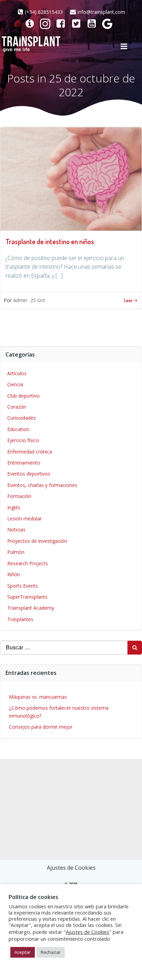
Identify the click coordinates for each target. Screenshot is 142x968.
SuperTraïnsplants (27, 596)
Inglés (13, 507)
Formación (19, 496)
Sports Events (22, 585)
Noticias (16, 529)
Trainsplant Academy (30, 608)
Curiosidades (21, 418)
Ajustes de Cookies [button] (71, 867)
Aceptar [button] (22, 952)
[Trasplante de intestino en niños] (71, 178)
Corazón (16, 406)
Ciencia (15, 384)
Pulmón (15, 552)
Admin (20, 300)
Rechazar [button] (51, 952)
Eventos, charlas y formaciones (42, 485)
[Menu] (124, 46)
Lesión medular (24, 518)
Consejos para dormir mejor (40, 726)
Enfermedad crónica (29, 451)
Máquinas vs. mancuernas (38, 696)
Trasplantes (20, 619)
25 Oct (37, 300)
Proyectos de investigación (37, 541)
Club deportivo (23, 395)
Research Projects (27, 563)
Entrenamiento (23, 462)
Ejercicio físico (23, 440)
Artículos (17, 373)
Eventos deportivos (28, 473)
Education (18, 429)
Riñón (13, 574)
